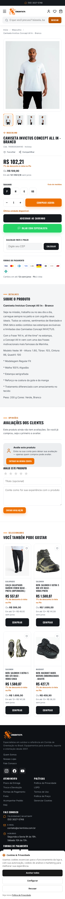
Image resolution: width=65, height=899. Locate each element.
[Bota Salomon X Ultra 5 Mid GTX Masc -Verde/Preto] (48, 561)
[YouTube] (22, 771)
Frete (5, 796)
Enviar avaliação (14, 510)
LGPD (37, 787)
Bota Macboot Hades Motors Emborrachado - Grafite (47, 675)
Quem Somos (9, 754)
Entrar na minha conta (20, 461)
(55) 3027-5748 (35, 3)
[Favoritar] (26, 548)
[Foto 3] (31, 120)
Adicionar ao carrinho (32, 218)
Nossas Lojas (9, 759)
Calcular (51, 246)
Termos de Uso (41, 792)
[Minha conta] (48, 11)
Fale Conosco (10, 763)
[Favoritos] (55, 11)
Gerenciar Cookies (43, 800)
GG (32, 191)
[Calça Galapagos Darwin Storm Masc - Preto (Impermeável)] (17, 561)
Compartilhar (28, 152)
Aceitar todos (32, 872)
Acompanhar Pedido (13, 800)
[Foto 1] (8, 120)
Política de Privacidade (45, 783)
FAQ (5, 805)
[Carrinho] (61, 11)
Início (5, 30)
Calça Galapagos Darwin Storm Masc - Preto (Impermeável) (15, 588)
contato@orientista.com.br (21, 828)
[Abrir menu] (4, 11)
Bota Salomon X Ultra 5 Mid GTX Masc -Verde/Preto (47, 588)
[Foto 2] (19, 120)
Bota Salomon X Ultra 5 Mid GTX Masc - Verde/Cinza (16, 675)
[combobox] (28, 20)
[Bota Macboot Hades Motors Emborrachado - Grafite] (48, 649)
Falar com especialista (34, 228)
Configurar (32, 880)
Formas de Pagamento (14, 792)
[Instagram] (6, 771)
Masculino (16, 30)
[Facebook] (14, 771)
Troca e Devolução (12, 787)
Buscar (55, 20)
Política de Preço (42, 796)
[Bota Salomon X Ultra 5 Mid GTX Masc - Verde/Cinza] (17, 649)
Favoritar (11, 152)
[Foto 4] (42, 120)
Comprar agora (45, 202)
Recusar (33, 888)
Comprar (17, 622)
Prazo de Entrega (11, 783)
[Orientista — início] (17, 11)
